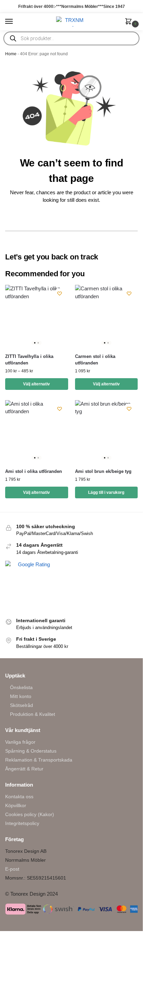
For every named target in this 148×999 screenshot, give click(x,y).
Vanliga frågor (20, 742)
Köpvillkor (15, 805)
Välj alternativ (36, 384)
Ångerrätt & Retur (24, 768)
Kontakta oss (19, 796)
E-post (12, 869)
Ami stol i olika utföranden (33, 471)
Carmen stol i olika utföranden (95, 360)
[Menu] (15, 21)
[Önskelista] (59, 293)
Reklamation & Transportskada (38, 760)
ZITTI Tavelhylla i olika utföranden (29, 360)
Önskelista (21, 687)
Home (11, 53)
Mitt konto (20, 696)
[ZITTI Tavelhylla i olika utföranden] (36, 316)
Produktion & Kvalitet (32, 714)
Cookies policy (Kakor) (29, 814)
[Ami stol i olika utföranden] (36, 431)
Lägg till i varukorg (106, 492)
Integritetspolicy (22, 823)
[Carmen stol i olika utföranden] (106, 316)
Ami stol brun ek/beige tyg (103, 471)
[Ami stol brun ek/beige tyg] (106, 431)
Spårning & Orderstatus (30, 751)
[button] (130, 22)
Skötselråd (21, 705)
